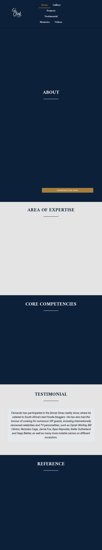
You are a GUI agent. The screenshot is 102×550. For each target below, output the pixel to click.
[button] (67, 190)
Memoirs (45, 22)
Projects (51, 11)
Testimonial (51, 16)
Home (44, 5)
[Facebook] (85, 14)
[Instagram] (80, 14)
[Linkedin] (75, 14)
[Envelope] (95, 14)
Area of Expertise (51, 210)
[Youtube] (90, 14)
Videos (58, 22)
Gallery (57, 5)
